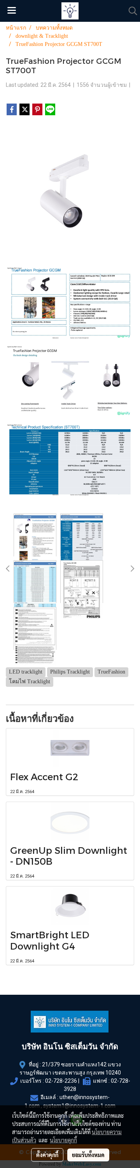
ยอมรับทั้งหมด (88, 1154)
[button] (130, 11)
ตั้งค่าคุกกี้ (47, 1154)
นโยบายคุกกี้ (63, 1139)
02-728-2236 (61, 1081)
